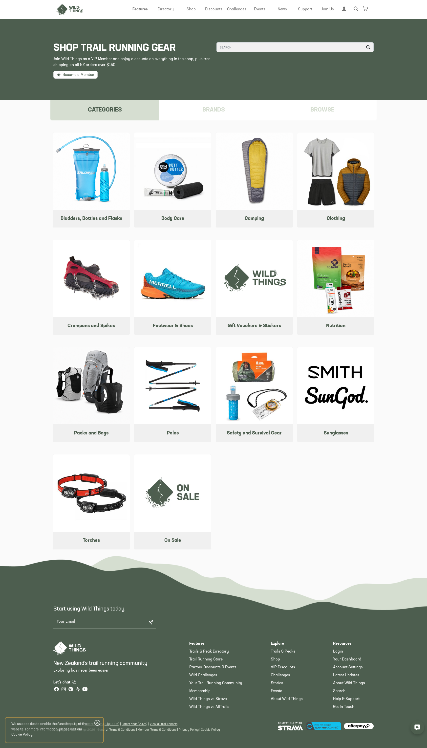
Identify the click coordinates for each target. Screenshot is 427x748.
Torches (91, 540)
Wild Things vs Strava (208, 699)
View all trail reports (163, 724)
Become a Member (78, 75)
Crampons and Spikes (91, 325)
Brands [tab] (213, 110)
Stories (277, 683)
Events (276, 691)
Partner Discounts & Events (212, 667)
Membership (200, 691)
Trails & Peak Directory (209, 652)
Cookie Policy (210, 729)
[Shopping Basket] (366, 8)
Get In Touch (343, 707)
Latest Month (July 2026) (102, 724)
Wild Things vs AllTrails (209, 707)
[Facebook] (56, 689)
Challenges (280, 675)
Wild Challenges (203, 675)
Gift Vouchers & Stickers (254, 325)
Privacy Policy (189, 729)
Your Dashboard (347, 659)
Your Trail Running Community (215, 683)
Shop (275, 659)
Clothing (336, 218)
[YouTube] (85, 689)
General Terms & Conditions (116, 729)
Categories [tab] (105, 110)
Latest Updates (346, 675)
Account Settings (348, 667)
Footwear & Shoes (173, 325)
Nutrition (335, 325)
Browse (322, 110)
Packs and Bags (91, 433)
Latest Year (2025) (135, 724)
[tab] (322, 110)
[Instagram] (63, 689)
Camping (254, 218)
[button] (140, 9)
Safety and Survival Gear (254, 433)
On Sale (172, 540)
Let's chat (62, 682)
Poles (173, 433)
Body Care (172, 218)
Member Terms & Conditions (157, 729)
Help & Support (346, 699)
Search (339, 691)
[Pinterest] (71, 689)
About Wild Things (287, 699)
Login (338, 652)
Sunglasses (336, 433)
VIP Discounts (283, 667)
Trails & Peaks (283, 652)
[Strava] (78, 689)
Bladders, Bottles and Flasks (91, 218)
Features (197, 644)
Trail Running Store (206, 659)
